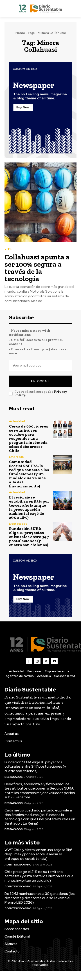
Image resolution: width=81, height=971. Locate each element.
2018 (8, 249)
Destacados (18, 523)
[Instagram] (37, 661)
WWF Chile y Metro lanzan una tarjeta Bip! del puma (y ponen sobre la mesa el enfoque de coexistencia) (38, 854)
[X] (46, 661)
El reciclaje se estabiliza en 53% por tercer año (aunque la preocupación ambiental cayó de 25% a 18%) (29, 507)
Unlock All (40, 381)
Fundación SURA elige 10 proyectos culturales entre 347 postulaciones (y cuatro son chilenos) (29, 536)
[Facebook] (29, 661)
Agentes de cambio (18, 864)
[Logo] (40, 9)
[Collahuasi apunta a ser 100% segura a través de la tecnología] (40, 202)
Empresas (16, 456)
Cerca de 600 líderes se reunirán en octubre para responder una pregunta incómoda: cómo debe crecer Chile (28, 438)
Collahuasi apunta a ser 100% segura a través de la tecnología (37, 268)
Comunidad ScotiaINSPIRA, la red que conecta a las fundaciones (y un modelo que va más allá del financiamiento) (29, 474)
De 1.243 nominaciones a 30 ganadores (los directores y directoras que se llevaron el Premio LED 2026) (39, 898)
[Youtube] (54, 661)
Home (20, 33)
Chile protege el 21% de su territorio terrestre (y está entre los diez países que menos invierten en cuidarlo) (39, 876)
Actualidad (17, 421)
